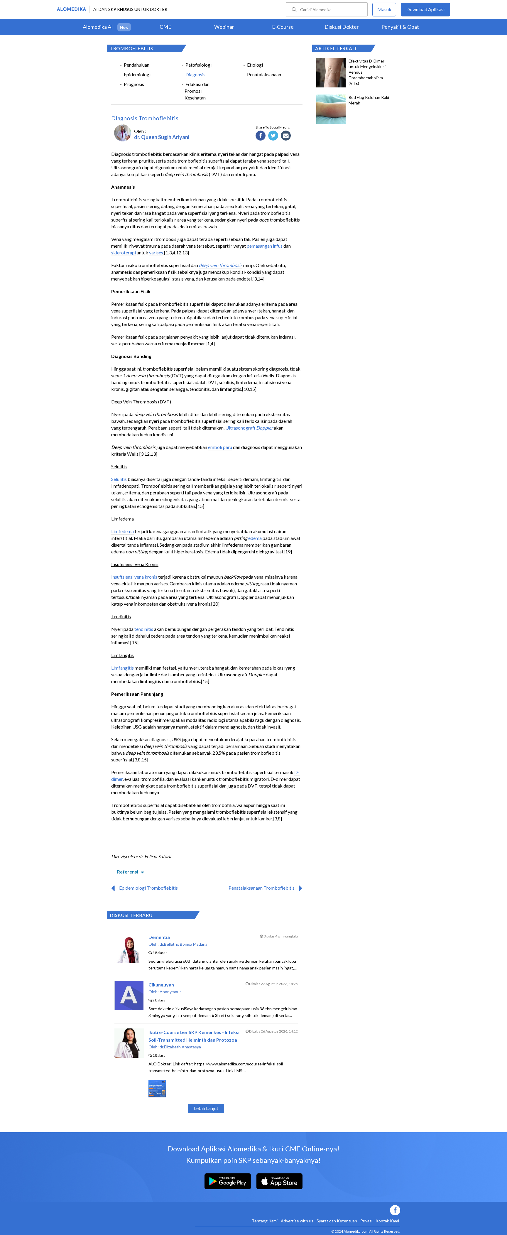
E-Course (283, 26)
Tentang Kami (265, 1220)
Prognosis (134, 84)
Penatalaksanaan (264, 74)
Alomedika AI (98, 26)
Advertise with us (297, 1220)
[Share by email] (286, 136)
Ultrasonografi (240, 427)
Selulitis (119, 479)
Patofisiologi (198, 64)
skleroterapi (123, 252)
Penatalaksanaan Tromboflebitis (262, 888)
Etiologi (255, 64)
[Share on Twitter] (273, 136)
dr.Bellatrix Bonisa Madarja (183, 944)
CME (165, 26)
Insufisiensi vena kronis (134, 577)
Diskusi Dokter (342, 26)
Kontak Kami (387, 1220)
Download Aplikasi (425, 9)
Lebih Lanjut (206, 1108)
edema (255, 538)
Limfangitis (122, 667)
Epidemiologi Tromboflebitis (148, 888)
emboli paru (220, 447)
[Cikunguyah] (128, 1008)
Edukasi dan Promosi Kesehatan (197, 90)
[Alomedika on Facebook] (297, 1210)
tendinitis (143, 629)
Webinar (224, 26)
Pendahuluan (136, 64)
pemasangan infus (265, 246)
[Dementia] (129, 961)
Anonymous (171, 991)
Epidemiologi (137, 74)
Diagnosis (195, 74)
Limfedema (122, 531)
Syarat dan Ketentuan (337, 1220)
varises (156, 252)
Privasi (366, 1220)
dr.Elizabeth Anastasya (180, 1046)
